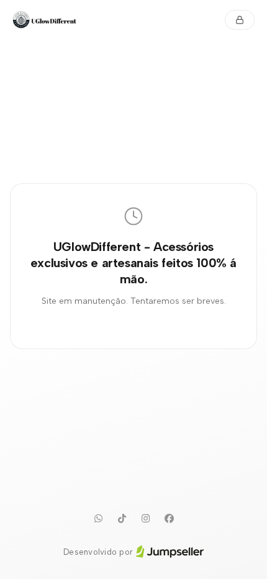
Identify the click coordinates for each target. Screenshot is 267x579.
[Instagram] (145, 519)
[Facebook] (169, 519)
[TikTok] (122, 519)
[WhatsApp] (98, 519)
